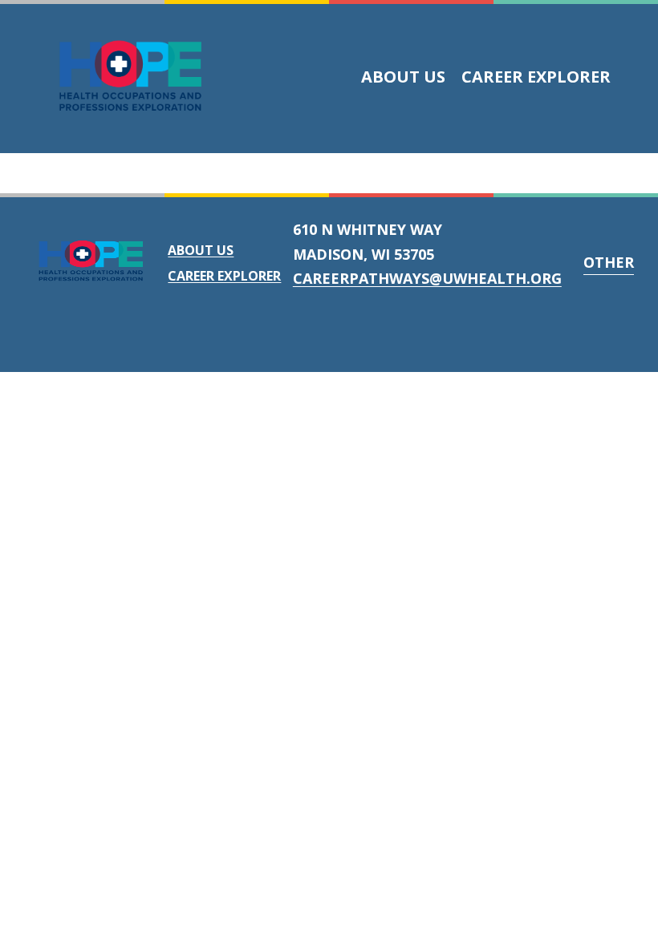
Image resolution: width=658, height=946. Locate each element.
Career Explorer (536, 76)
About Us (403, 76)
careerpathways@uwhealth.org (427, 278)
